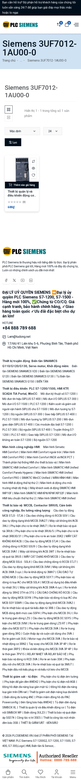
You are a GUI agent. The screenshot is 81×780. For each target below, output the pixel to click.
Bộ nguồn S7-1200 (45, 439)
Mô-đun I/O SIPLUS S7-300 (60, 398)
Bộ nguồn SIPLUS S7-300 (27, 414)
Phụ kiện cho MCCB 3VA (43, 628)
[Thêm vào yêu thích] (33, 175)
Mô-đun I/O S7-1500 (15, 404)
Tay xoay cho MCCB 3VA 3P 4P (47, 643)
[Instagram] (31, 280)
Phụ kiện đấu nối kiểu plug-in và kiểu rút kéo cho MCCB (35, 669)
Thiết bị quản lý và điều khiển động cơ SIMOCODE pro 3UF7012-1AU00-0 (21, 197)
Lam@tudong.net (18, 337)
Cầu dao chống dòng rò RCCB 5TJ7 (54, 561)
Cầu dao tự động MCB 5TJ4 (41, 541)
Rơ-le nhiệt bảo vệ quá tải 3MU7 (52, 664)
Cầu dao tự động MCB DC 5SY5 (52, 618)
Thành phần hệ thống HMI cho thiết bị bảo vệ (29, 462)
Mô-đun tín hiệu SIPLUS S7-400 (21, 398)
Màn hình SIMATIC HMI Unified (56, 498)
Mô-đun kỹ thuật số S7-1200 (58, 393)
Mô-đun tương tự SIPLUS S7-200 (41, 419)
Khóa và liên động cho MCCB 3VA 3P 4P (47, 649)
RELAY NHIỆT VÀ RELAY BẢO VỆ (47, 654)
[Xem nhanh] (33, 168)
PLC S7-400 (18, 434)
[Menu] (76, 24)
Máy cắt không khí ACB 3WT (37, 551)
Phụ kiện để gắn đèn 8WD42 (21, 681)
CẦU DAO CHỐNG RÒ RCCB (53, 592)
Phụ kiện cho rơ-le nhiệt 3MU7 (28, 525)
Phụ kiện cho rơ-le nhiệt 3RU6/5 (34, 531)
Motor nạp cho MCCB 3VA (44, 638)
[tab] (9, 109)
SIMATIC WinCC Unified (36, 477)
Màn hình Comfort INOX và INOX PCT (49, 457)
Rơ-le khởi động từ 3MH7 (39, 572)
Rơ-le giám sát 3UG (14, 638)
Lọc (14, 142)
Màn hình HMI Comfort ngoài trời (41, 452)
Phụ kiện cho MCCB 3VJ (57, 613)
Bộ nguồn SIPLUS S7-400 (35, 429)
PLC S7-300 (9, 429)
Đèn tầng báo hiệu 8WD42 (36, 702)
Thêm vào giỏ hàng (24, 185)
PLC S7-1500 (10, 419)
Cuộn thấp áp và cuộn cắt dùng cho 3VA (47, 633)
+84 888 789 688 (19, 327)
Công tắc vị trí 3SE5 (28, 717)
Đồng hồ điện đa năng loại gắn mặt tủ (25, 686)
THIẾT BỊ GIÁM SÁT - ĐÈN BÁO (39, 722)
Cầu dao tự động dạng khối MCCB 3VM (26, 567)
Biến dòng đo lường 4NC (19, 697)
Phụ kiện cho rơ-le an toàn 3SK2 (44, 536)
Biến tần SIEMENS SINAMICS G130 (32, 376)
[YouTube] (22, 280)
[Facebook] (6, 280)
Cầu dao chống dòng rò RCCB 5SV (46, 515)
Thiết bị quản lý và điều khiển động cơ (41, 707)
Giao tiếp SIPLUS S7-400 (59, 414)
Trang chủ (9, 60)
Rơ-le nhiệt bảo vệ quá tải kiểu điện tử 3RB (28, 608)
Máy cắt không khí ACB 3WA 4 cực (41, 587)
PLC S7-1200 (38, 404)
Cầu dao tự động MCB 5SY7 (35, 577)
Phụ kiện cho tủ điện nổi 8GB (58, 681)
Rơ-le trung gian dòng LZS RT (47, 623)
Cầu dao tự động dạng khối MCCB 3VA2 (49, 602)
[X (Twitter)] (14, 280)
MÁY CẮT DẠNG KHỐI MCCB (41, 556)
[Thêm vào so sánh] (33, 161)
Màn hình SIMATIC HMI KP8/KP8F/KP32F (39, 493)
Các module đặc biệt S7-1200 (53, 424)
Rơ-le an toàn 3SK (51, 659)
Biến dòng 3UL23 (34, 712)
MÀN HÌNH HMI (61, 477)
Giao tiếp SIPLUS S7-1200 (44, 434)
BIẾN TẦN (42, 381)
